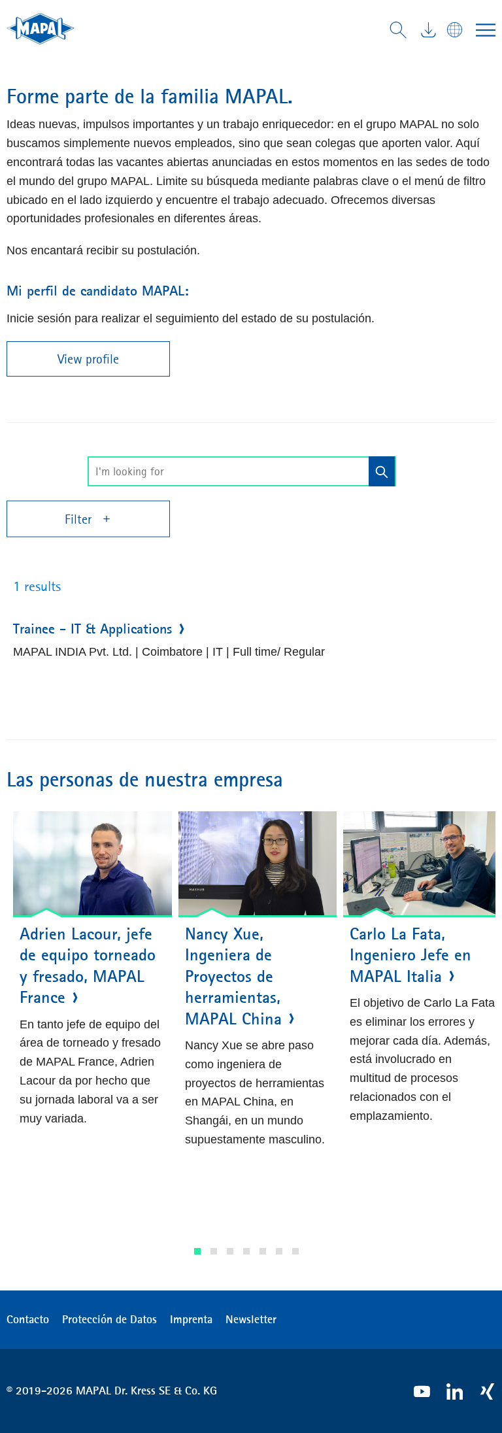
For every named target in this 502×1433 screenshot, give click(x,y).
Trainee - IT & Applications (92, 629)
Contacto (28, 1319)
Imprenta (191, 1319)
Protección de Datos (109, 1319)
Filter (80, 519)
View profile (88, 359)
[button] (197, 1251)
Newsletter (251, 1319)
